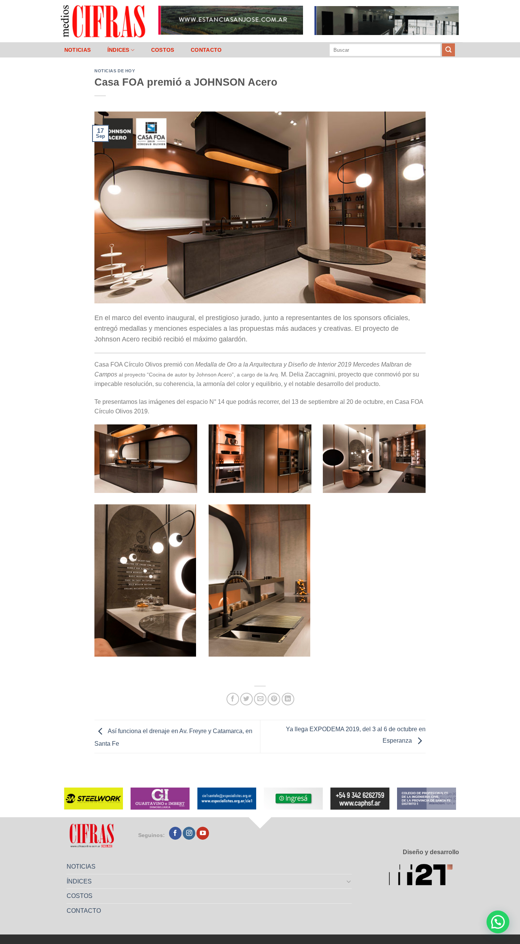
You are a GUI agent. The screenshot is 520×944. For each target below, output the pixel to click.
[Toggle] (349, 881)
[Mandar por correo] (260, 699)
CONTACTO (206, 50)
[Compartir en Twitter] (246, 699)
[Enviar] (448, 49)
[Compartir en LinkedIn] (288, 699)
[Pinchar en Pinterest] (274, 699)
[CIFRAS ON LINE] (103, 21)
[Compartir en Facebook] (233, 699)
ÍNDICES (118, 50)
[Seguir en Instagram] (189, 833)
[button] (498, 922)
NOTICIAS (77, 50)
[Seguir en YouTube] (202, 833)
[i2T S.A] (424, 876)
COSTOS (162, 50)
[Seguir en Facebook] (175, 833)
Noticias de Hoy (114, 71)
